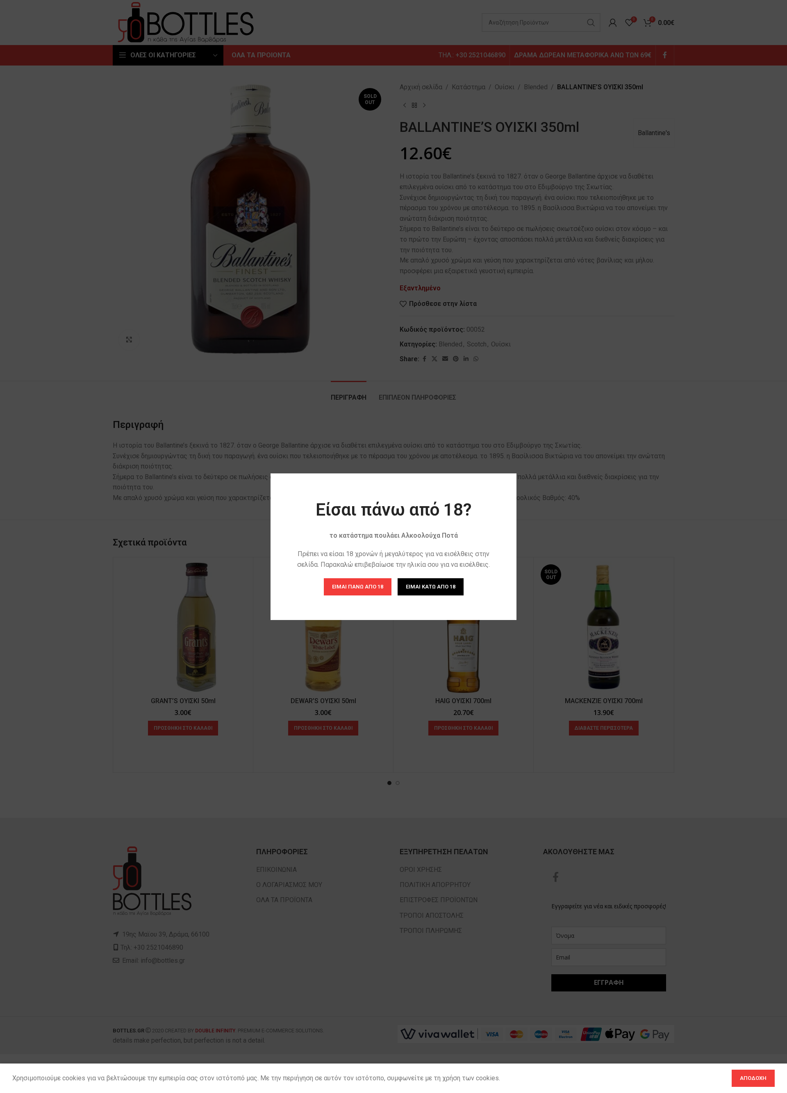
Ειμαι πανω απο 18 (357, 586)
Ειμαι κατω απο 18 (430, 586)
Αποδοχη (753, 1078)
